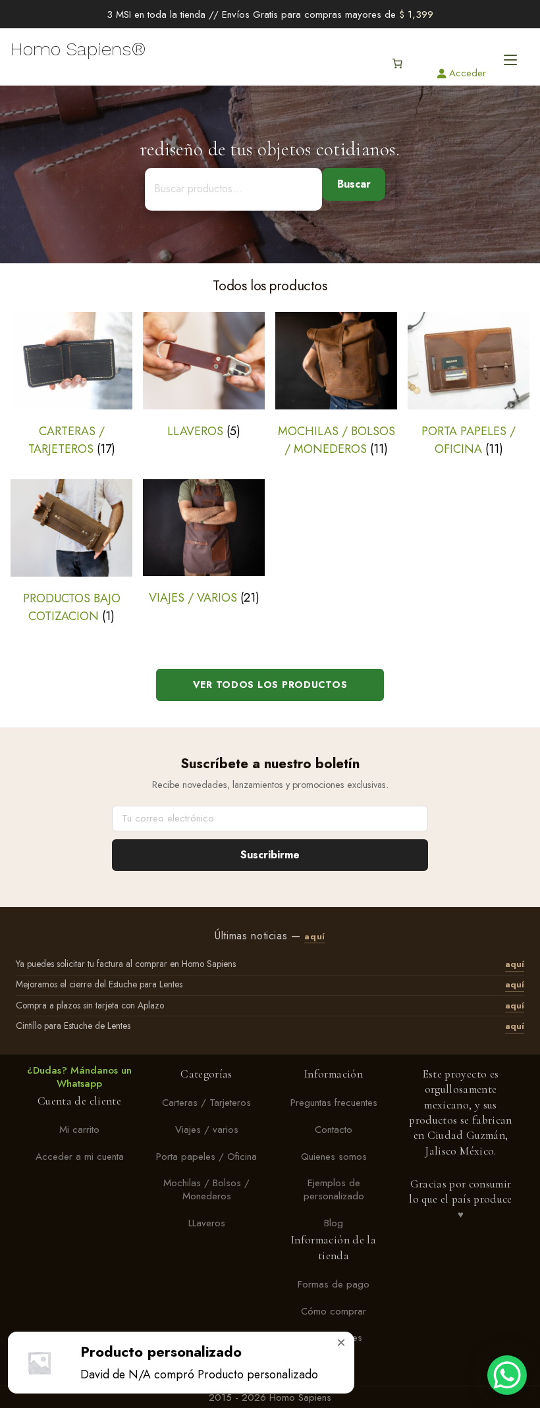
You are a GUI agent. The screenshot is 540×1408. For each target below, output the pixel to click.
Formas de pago (333, 1284)
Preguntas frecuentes (333, 1102)
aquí (314, 937)
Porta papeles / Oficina (206, 1156)
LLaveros (206, 1223)
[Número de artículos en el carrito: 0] (397, 63)
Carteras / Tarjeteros (206, 1102)
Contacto (333, 1129)
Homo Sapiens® (78, 49)
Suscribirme (270, 854)
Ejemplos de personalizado (334, 1189)
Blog (333, 1223)
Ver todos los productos (270, 684)
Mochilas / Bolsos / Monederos (206, 1189)
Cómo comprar (333, 1311)
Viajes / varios (206, 1129)
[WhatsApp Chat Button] (507, 1375)
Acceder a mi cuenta (80, 1156)
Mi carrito (79, 1129)
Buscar (354, 184)
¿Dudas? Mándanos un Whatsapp (79, 1077)
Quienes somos (334, 1156)
